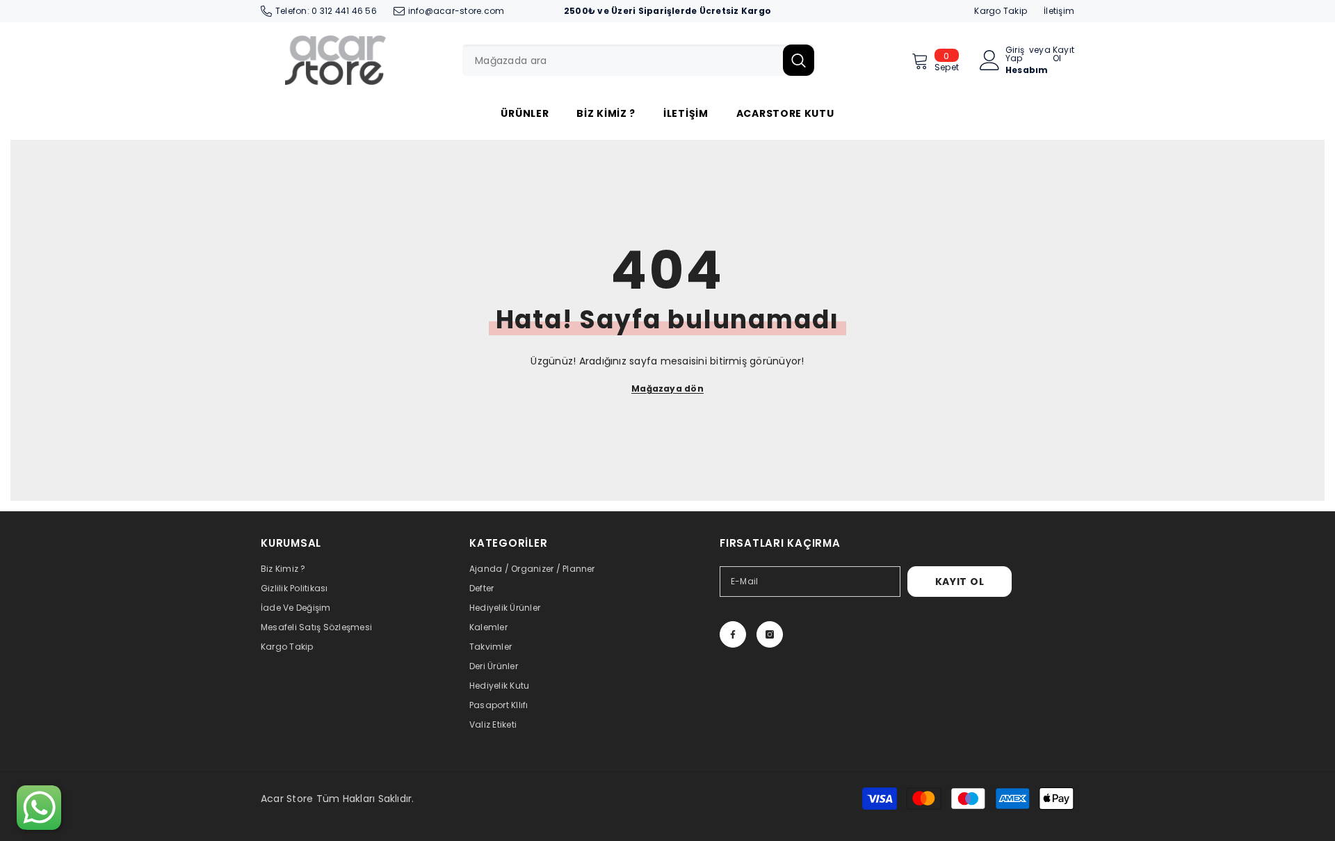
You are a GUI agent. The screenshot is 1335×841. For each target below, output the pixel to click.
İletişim (1059, 11)
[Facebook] (733, 634)
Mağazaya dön (667, 388)
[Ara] (638, 60)
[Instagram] (769, 634)
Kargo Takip (1000, 11)
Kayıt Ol (1063, 54)
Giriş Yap (1014, 54)
